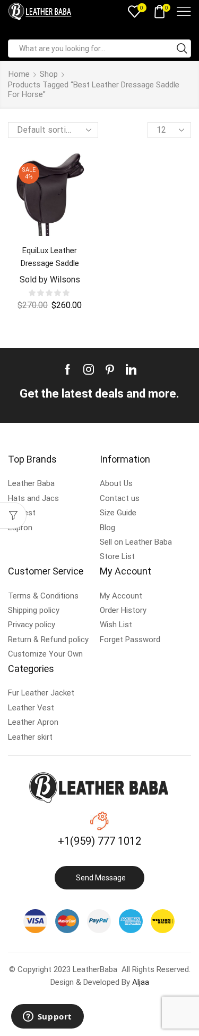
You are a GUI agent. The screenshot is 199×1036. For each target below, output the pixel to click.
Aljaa (140, 982)
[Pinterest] (110, 369)
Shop (49, 74)
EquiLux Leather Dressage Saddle (50, 257)
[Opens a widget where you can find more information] (47, 1017)
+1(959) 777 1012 (99, 841)
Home (19, 74)
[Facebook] (68, 369)
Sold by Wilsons (50, 279)
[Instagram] (88, 369)
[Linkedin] (131, 369)
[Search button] (182, 48)
